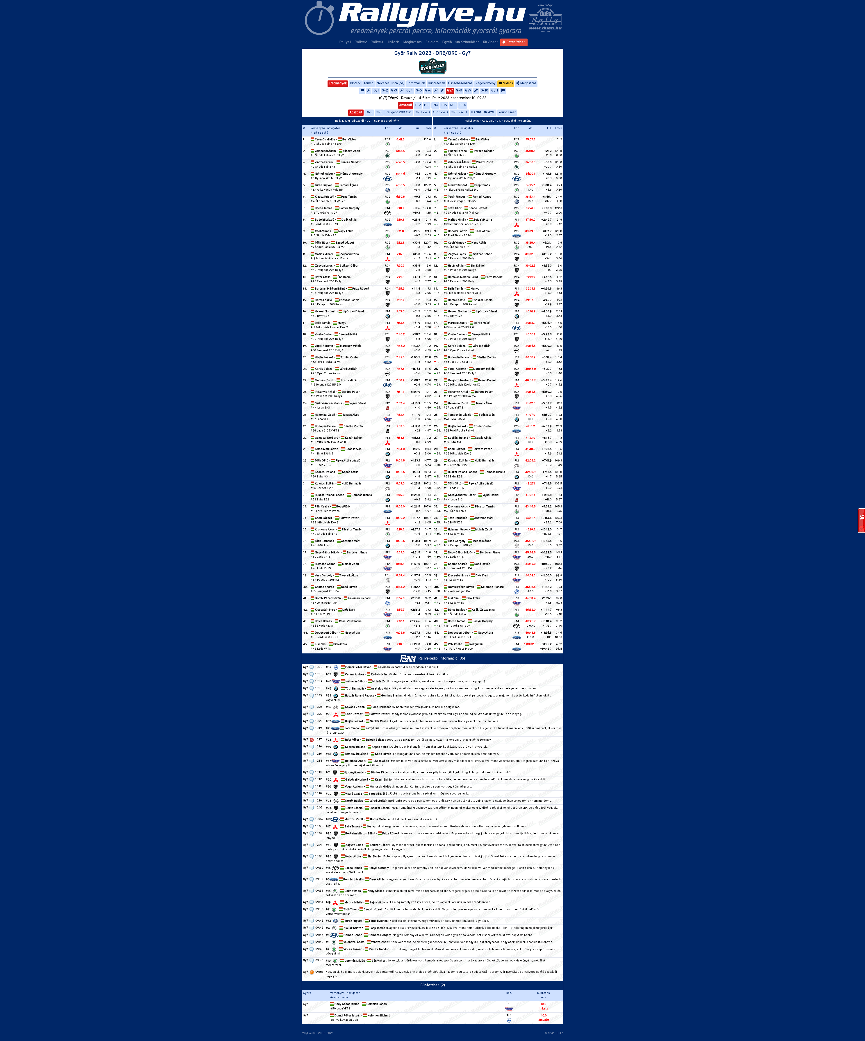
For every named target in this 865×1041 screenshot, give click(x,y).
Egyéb (447, 42)
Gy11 (494, 91)
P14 (435, 105)
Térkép (368, 83)
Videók (493, 42)
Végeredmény (486, 83)
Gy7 (450, 91)
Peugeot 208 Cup (398, 112)
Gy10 (484, 91)
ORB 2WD (422, 112)
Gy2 (385, 91)
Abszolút (405, 105)
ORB (369, 112)
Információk (416, 83)
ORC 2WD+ (459, 112)
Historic (393, 42)
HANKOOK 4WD (483, 112)
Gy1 (376, 91)
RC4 (462, 105)
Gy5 (419, 91)
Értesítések (515, 42)
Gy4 (409, 91)
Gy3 (394, 91)
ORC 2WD (440, 112)
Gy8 (459, 91)
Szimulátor (469, 42)
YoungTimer (507, 112)
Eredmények (338, 83)
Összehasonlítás (460, 83)
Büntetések (436, 83)
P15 (444, 105)
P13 (426, 105)
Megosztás (527, 83)
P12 (418, 105)
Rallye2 (361, 42)
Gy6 (428, 91)
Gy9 (468, 91)
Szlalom (432, 42)
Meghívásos (412, 42)
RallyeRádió (428, 658)
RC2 (453, 105)
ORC (379, 112)
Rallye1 (345, 42)
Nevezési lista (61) (390, 83)
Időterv (355, 83)
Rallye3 (377, 42)
